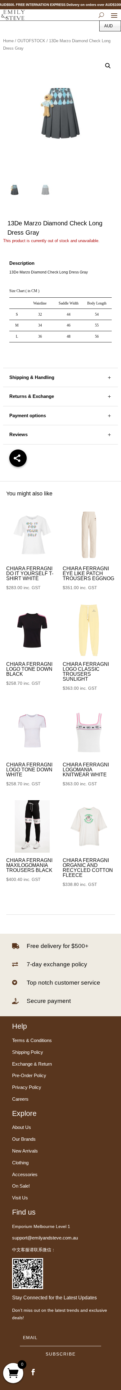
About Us (21, 1127)
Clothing (20, 1162)
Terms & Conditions (32, 1040)
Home (8, 40)
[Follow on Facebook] (33, 1372)
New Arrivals (25, 1150)
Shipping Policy (27, 1052)
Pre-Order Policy (29, 1075)
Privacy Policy (26, 1087)
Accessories (25, 1174)
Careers (20, 1099)
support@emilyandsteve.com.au (45, 1237)
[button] (108, 65)
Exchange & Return (32, 1064)
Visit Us (20, 1197)
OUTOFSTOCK (31, 40)
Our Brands (24, 1139)
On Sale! (21, 1186)
